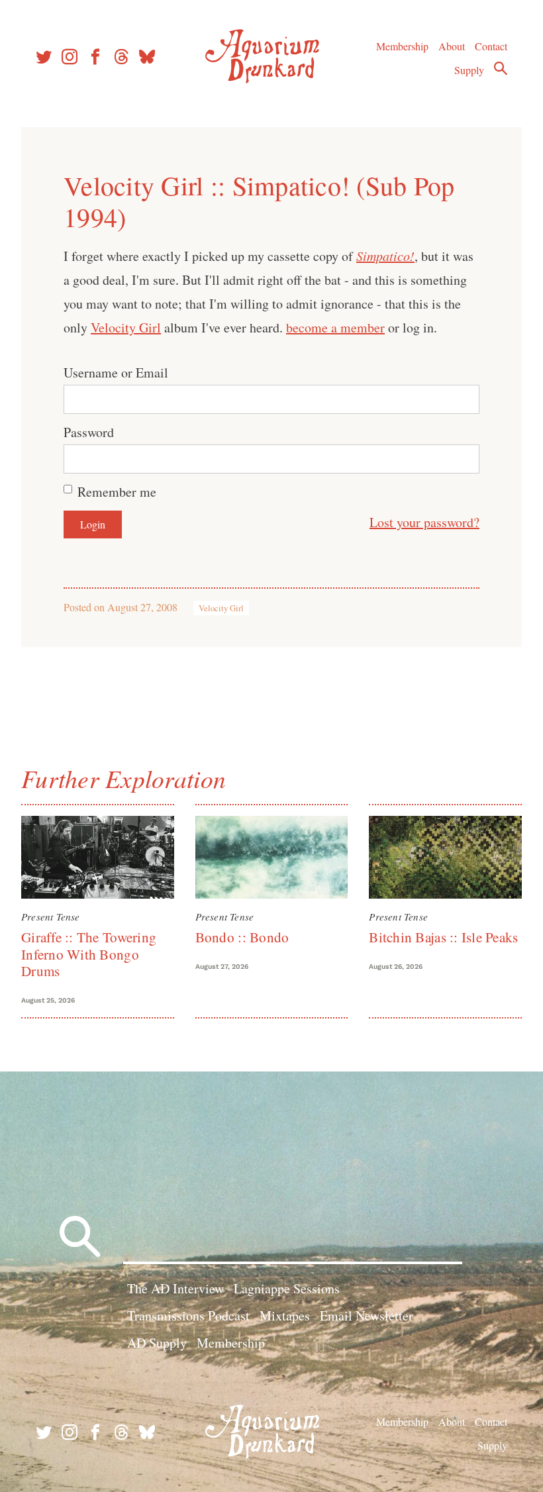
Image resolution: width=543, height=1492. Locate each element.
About (451, 46)
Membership (402, 46)
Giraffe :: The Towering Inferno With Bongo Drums (88, 954)
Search (500, 68)
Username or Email (116, 372)
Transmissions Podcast (188, 1315)
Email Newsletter (366, 1315)
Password (89, 432)
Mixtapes (285, 1315)
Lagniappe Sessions (287, 1288)
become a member (335, 327)
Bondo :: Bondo (242, 937)
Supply (469, 70)
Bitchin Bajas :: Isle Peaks (443, 937)
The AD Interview (175, 1288)
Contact (491, 46)
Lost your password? (424, 522)
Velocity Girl (126, 327)
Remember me (116, 492)
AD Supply (157, 1343)
